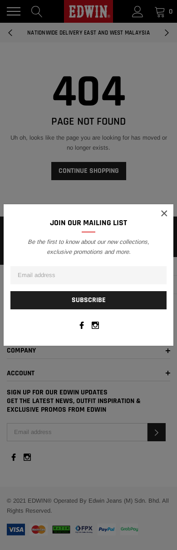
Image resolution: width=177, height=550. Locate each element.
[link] (81, 325)
